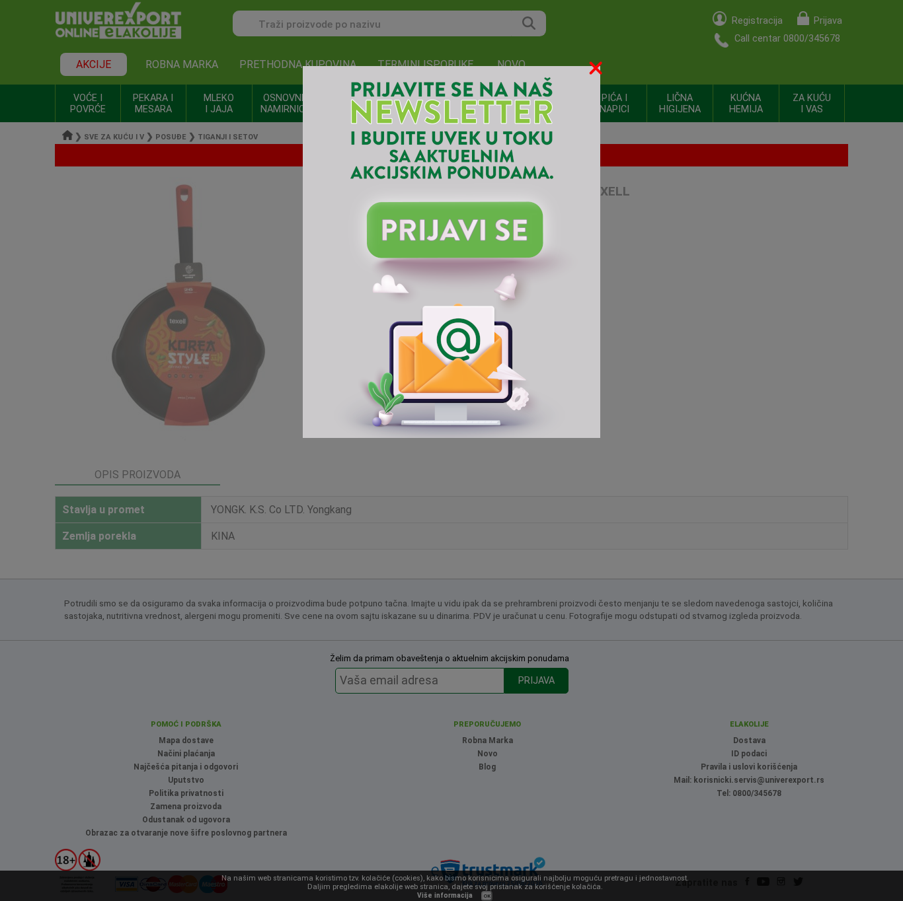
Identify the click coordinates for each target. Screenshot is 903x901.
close (597, 70)
